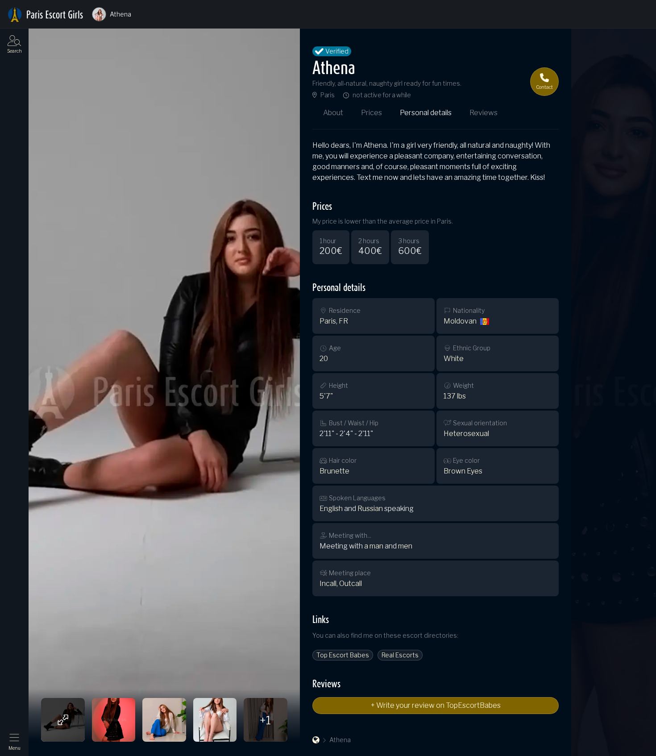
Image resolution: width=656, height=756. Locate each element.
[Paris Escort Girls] (316, 740)
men (405, 546)
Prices (371, 112)
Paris (327, 95)
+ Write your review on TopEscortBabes (436, 705)
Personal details (426, 112)
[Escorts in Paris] (45, 15)
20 (324, 358)
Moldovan (460, 321)
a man (373, 546)
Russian (370, 508)
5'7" (326, 396)
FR (343, 321)
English (331, 508)
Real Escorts (400, 655)
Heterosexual (466, 433)
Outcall (350, 583)
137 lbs (455, 396)
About (333, 112)
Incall (328, 583)
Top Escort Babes (342, 655)
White (454, 358)
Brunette (334, 471)
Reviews (483, 112)
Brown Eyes (463, 471)
